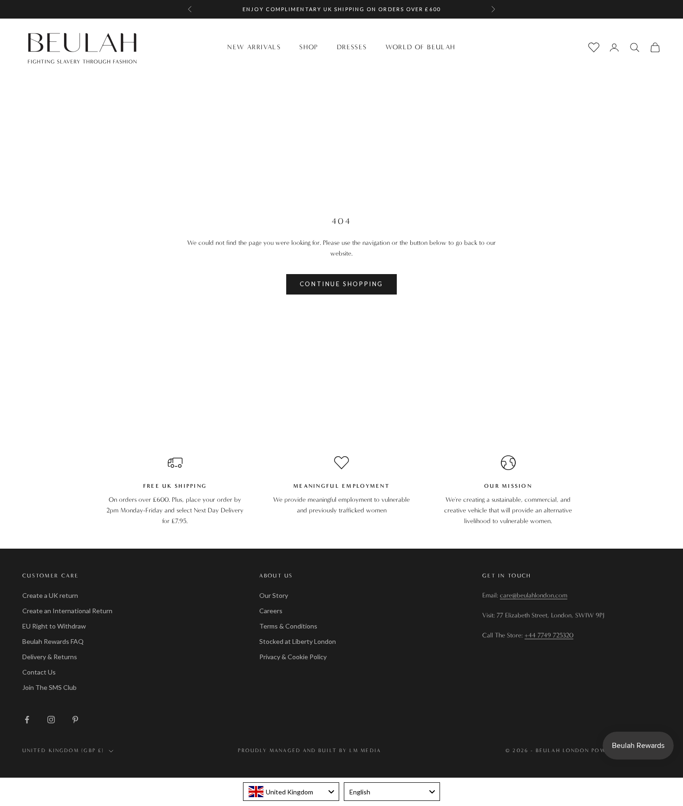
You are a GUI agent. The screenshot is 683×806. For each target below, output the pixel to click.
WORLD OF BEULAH (421, 47)
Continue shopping (341, 284)
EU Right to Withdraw (54, 626)
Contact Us (39, 672)
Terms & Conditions (288, 626)
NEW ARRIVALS (254, 47)
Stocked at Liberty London (297, 641)
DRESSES (352, 47)
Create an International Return (67, 611)
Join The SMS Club (49, 687)
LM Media (365, 750)
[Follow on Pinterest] (75, 719)
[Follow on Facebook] (27, 719)
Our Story (273, 595)
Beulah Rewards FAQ (53, 641)
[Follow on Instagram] (51, 719)
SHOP (308, 47)
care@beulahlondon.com (533, 595)
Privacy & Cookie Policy (293, 657)
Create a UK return (50, 595)
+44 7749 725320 (549, 635)
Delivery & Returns (49, 657)
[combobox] (291, 791)
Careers (270, 611)
